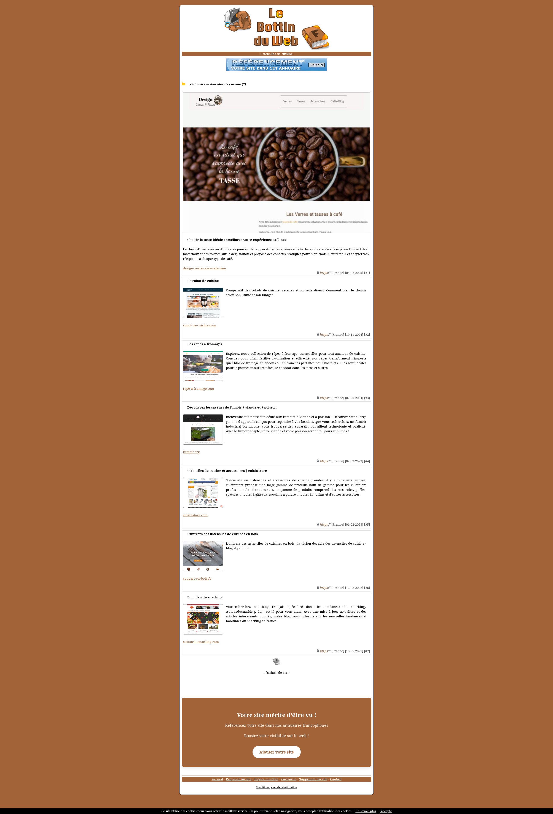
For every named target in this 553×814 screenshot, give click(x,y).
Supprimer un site (313, 779)
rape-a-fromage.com (198, 388)
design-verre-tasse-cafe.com (204, 268)
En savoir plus (366, 811)
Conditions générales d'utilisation (276, 787)
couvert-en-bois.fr (197, 578)
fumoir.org (191, 452)
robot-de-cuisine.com (199, 325)
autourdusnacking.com (201, 641)
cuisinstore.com (195, 515)
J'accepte (385, 811)
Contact (336, 779)
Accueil (217, 779)
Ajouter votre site (276, 752)
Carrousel (288, 779)
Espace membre (266, 779)
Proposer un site (238, 779)
